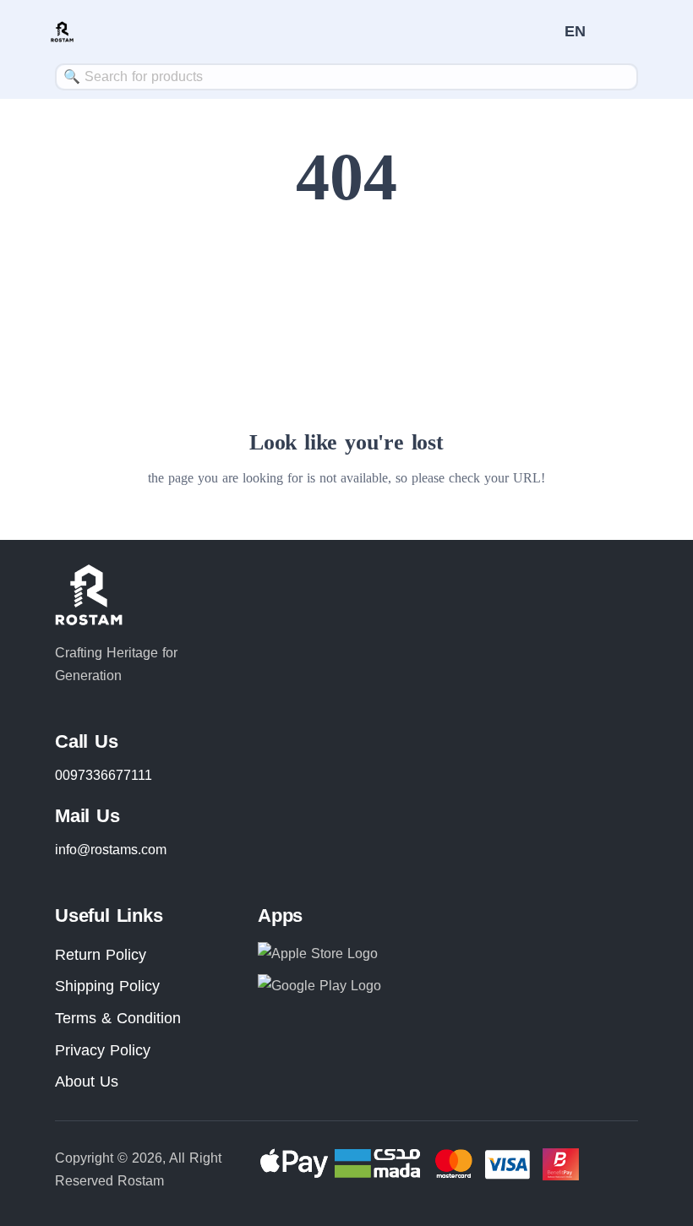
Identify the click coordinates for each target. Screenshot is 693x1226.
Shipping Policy (107, 986)
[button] (576, 31)
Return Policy (100, 954)
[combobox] (346, 77)
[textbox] (346, 76)
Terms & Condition (118, 1018)
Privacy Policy (102, 1050)
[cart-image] (544, 31)
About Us (86, 1081)
